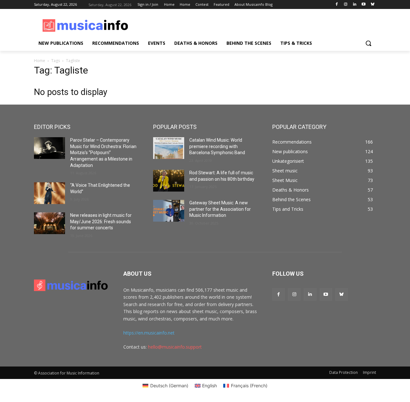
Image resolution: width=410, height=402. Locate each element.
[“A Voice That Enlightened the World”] (49, 193)
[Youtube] (363, 4)
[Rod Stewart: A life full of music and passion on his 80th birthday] (168, 181)
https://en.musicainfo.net (149, 333)
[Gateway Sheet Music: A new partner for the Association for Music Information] (168, 211)
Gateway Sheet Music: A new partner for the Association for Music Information (220, 209)
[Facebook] (336, 4)
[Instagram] (345, 4)
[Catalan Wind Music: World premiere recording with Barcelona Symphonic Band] (168, 148)
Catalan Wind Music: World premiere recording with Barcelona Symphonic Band (217, 146)
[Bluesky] (372, 4)
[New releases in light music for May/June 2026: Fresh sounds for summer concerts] (49, 223)
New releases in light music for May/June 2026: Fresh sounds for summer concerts (101, 221)
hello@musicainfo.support (175, 347)
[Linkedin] (354, 4)
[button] (368, 43)
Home (39, 60)
